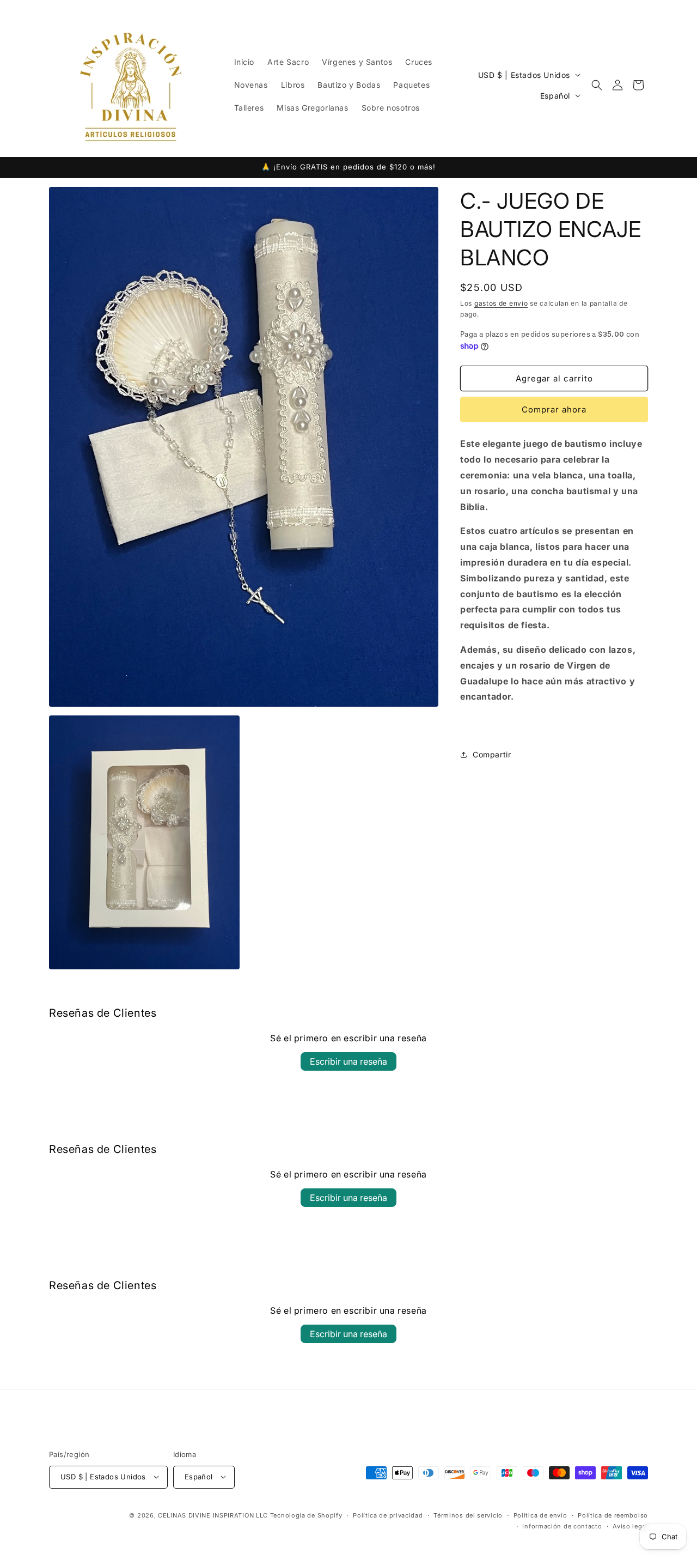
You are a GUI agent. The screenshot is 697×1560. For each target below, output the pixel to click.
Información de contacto (562, 1525)
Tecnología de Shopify (306, 1515)
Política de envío (540, 1515)
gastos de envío (501, 303)
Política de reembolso (613, 1515)
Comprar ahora (554, 410)
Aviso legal (630, 1525)
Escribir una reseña (348, 1061)
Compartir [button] (492, 755)
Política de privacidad (388, 1515)
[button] (597, 85)
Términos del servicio (468, 1515)
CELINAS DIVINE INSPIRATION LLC (213, 1515)
